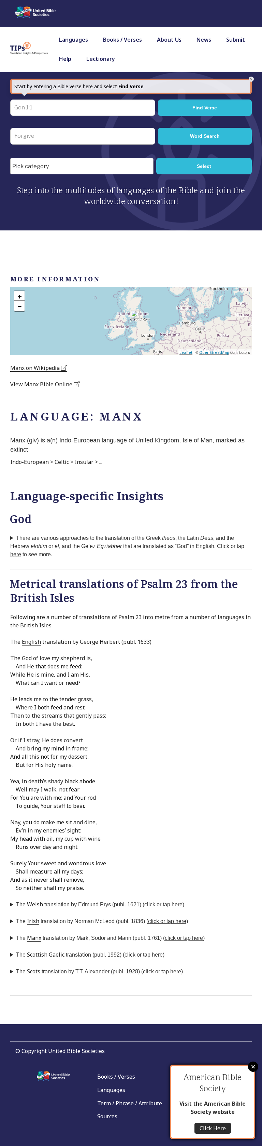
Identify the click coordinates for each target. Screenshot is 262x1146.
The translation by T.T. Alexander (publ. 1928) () (99, 971)
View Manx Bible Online (42, 384)
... (100, 462)
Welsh (35, 904)
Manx (34, 938)
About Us (169, 39)
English (31, 641)
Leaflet (185, 352)
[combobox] (82, 166)
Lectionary (100, 59)
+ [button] (19, 296)
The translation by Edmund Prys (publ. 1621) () (100, 904)
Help (65, 59)
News (203, 39)
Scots (33, 971)
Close (253, 1067)
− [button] (19, 306)
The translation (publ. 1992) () (90, 954)
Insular (84, 462)
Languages (73, 39)
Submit (235, 39)
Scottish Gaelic (45, 954)
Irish (33, 921)
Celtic (62, 462)
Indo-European (29, 462)
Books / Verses (122, 39)
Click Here (213, 1128)
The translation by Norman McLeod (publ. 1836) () (102, 921)
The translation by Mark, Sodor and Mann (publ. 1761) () (110, 938)
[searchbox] (83, 166)
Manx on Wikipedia (35, 368)
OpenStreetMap (214, 352)
